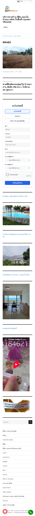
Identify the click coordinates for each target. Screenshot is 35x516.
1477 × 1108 (18, 71)
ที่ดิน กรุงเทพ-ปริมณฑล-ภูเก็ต (12, 448)
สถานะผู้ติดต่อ (9, 164)
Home (5, 474)
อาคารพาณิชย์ (7, 483)
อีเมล (6, 149)
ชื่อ (6, 126)
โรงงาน (5, 501)
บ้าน (4, 470)
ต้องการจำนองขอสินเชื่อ (17, 121)
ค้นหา (4, 435)
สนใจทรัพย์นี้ (17, 111)
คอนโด (5, 461)
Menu (6, 27)
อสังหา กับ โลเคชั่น (9, 505)
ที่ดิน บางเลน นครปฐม (10, 431)
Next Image (17, 36)
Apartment (7, 487)
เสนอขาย (17, 116)
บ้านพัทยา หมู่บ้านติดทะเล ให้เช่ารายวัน (15, 196)
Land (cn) (6, 457)
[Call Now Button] (30, 512)
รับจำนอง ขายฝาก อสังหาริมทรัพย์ (13, 496)
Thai (21, 1)
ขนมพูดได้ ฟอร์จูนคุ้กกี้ (10, 328)
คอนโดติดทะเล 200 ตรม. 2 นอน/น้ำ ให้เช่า (16, 275)
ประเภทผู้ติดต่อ (9, 156)
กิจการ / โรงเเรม (8, 479)
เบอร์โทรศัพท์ (9, 141)
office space (7, 492)
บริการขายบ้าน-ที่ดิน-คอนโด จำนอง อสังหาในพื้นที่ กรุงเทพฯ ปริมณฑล (16, 19)
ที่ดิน (4, 444)
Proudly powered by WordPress (23, 512)
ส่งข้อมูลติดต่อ (18, 183)
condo (5, 466)
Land (4, 453)
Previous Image (7, 36)
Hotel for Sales (8, 440)
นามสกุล (7, 134)
